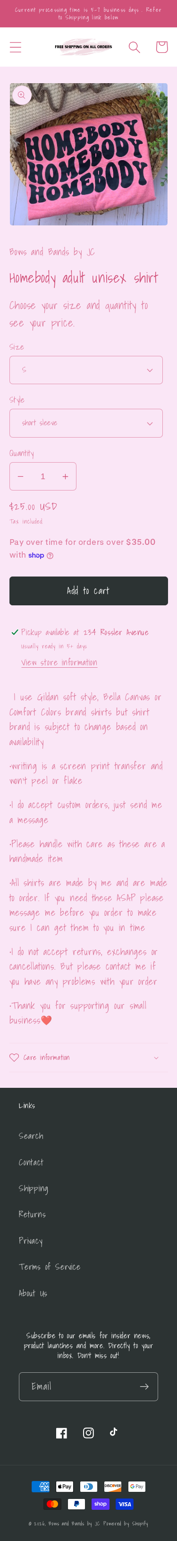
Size (17, 346)
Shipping (34, 1188)
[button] (15, 47)
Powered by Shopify (125, 1523)
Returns (32, 1214)
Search (31, 1136)
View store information (59, 662)
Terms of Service (49, 1267)
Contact (31, 1162)
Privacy (30, 1241)
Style (17, 399)
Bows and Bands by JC (74, 1523)
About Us (33, 1293)
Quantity (21, 453)
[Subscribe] (144, 1386)
